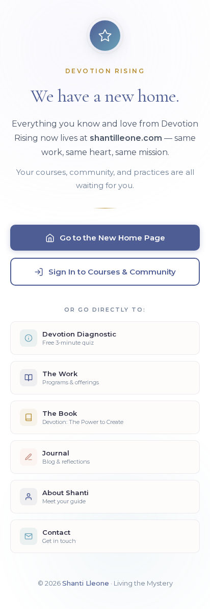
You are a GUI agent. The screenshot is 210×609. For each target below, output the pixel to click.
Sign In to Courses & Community (112, 272)
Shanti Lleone (85, 583)
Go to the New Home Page (112, 237)
